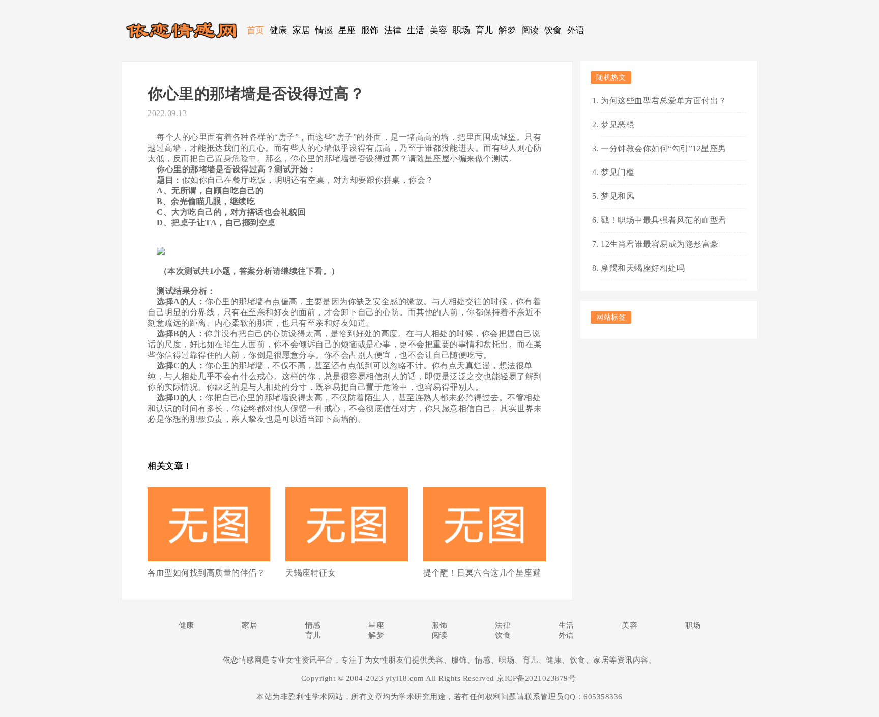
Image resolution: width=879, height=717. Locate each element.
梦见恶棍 (617, 124)
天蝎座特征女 (310, 572)
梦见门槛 (617, 172)
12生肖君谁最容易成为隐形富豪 (660, 244)
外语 (576, 30)
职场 (462, 30)
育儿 (484, 30)
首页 (256, 30)
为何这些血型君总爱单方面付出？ (664, 100)
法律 (393, 30)
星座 (347, 30)
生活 (416, 30)
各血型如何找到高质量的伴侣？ (206, 572)
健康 (278, 30)
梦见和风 (617, 196)
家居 (301, 30)
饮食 (553, 30)
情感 (324, 30)
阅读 (530, 30)
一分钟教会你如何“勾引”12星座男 (663, 148)
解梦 (507, 30)
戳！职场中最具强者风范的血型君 (664, 220)
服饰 (370, 30)
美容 (439, 30)
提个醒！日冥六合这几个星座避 (482, 572)
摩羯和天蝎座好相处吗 (643, 268)
